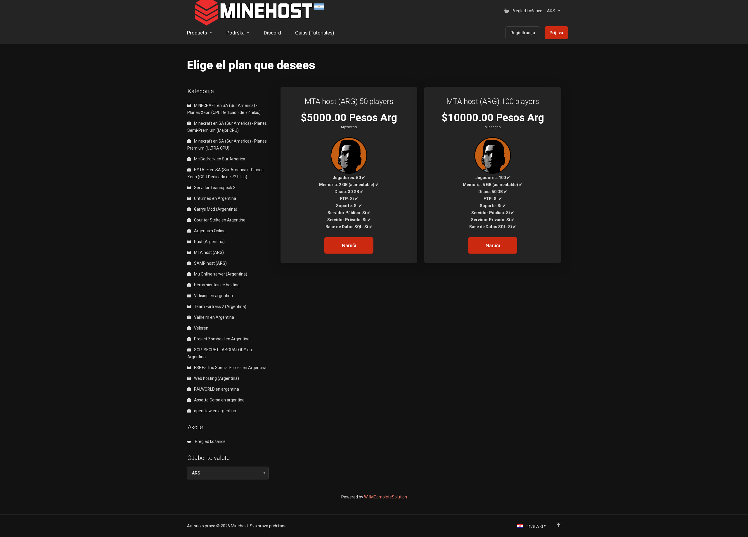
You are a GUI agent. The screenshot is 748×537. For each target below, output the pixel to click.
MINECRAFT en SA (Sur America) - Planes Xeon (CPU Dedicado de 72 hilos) (224, 109)
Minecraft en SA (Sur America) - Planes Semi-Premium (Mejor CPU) (227, 127)
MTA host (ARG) (208, 252)
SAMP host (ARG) (210, 263)
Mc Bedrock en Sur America (219, 159)
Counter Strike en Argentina (219, 220)
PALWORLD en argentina (216, 389)
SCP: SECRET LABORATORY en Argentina (219, 353)
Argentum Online (209, 230)
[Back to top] (558, 524)
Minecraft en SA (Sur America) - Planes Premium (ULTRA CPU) (227, 144)
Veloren (200, 328)
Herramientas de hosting (216, 285)
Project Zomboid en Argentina (221, 339)
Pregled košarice (209, 441)
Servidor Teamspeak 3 (214, 187)
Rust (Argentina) (209, 241)
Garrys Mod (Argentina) (215, 209)
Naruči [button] (349, 245)
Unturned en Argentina (214, 198)
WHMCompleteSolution (385, 497)
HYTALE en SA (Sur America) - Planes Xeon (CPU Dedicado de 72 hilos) (225, 173)
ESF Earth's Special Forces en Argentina (229, 367)
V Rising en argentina (213, 295)
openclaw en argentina (214, 410)
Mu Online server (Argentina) (220, 274)
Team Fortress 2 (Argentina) (219, 306)
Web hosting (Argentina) (216, 378)
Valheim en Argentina (213, 317)
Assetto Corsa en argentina (219, 400)
